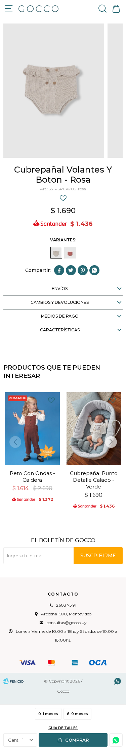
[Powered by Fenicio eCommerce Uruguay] (13, 681)
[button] (102, 8)
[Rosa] (56, 253)
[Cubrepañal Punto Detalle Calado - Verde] (94, 428)
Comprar (77, 740)
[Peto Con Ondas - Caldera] (32, 428)
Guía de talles (63, 728)
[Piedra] (70, 253)
